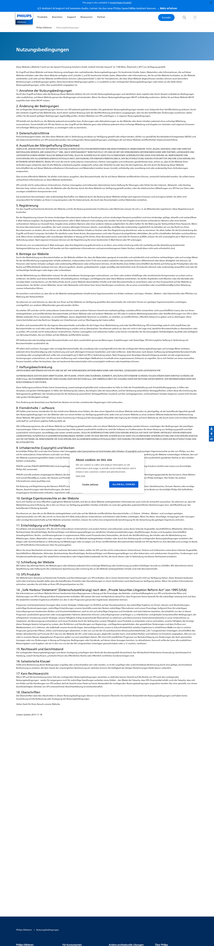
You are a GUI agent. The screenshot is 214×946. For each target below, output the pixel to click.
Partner (101, 17)
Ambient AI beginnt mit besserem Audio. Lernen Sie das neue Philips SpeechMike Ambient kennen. (109, 8)
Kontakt (166, 17)
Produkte (42, 17)
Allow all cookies (124, 484)
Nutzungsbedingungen (67, 27)
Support (71, 17)
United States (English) (121, 2)
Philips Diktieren (44, 27)
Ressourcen (87, 17)
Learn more (80, 476)
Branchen (57, 17)
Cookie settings (90, 484)
